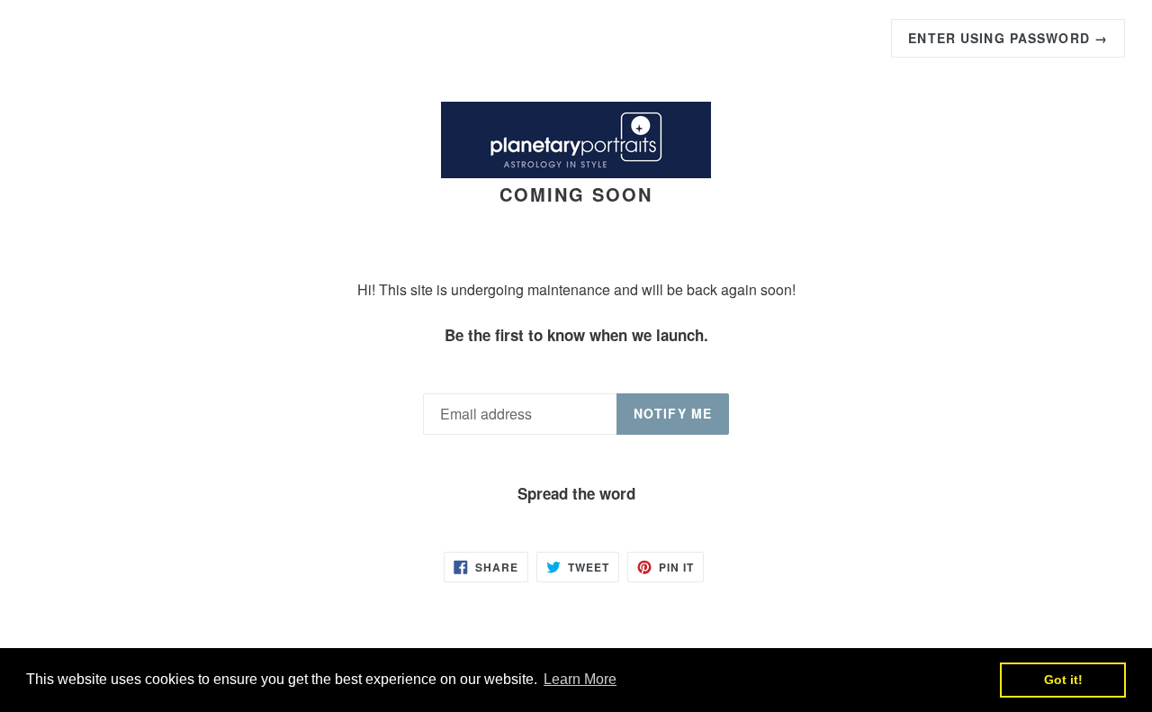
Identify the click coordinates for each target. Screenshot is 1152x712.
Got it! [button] (1063, 679)
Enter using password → (1008, 38)
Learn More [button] (580, 679)
